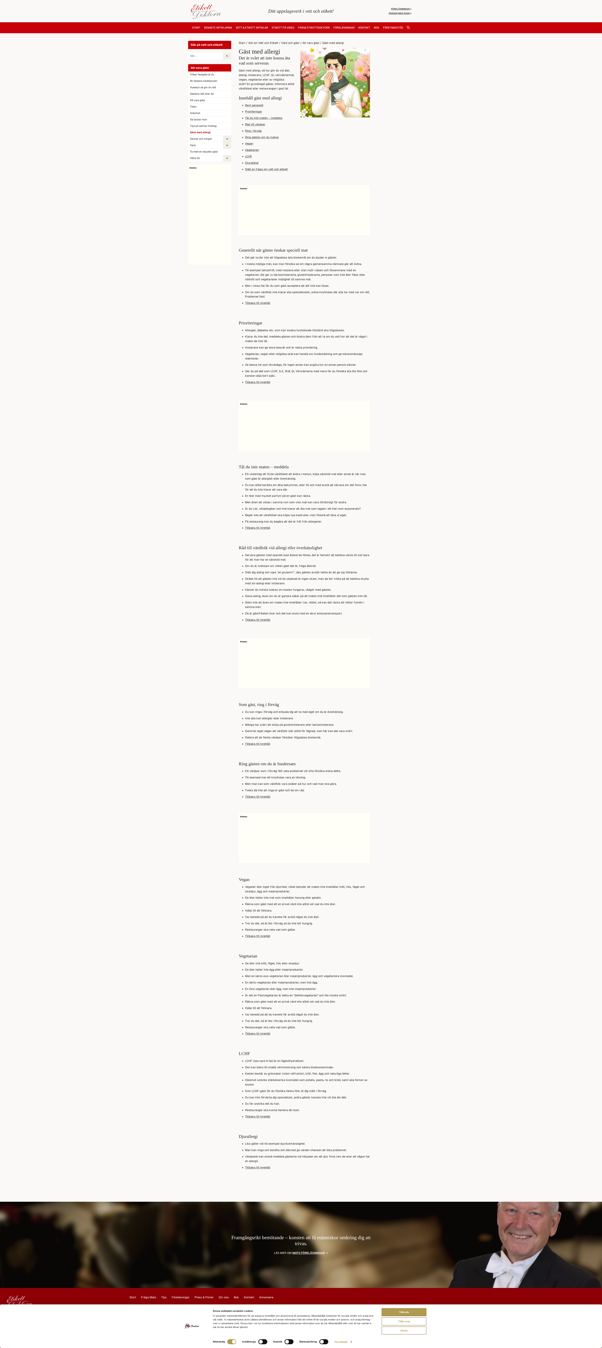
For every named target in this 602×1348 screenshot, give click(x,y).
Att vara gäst (197, 100)
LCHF (248, 156)
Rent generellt (254, 105)
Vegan (249, 143)
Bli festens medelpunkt (203, 80)
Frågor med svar (399, 13)
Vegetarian (252, 150)
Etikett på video (283, 27)
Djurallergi (252, 162)
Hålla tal (195, 158)
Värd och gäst (290, 43)
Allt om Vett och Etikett (263, 43)
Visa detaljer (341, 1341)
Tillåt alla (404, 1312)
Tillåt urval (404, 1321)
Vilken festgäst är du (202, 74)
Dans (193, 145)
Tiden (193, 106)
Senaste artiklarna (218, 27)
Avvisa (404, 1330)
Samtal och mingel (201, 138)
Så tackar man (198, 119)
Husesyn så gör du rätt (203, 87)
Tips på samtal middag (203, 125)
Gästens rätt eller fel (202, 93)
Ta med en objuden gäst (204, 151)
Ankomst (195, 113)
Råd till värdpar (255, 124)
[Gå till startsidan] (227, 11)
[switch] (262, 1341)
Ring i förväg (253, 130)
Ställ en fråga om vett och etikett (266, 169)
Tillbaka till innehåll (257, 303)
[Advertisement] (209, 216)
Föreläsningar (400, 9)
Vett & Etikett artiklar (252, 27)
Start (196, 27)
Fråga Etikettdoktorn (314, 27)
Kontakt (364, 27)
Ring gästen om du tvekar (262, 137)
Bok (376, 27)
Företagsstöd (393, 27)
